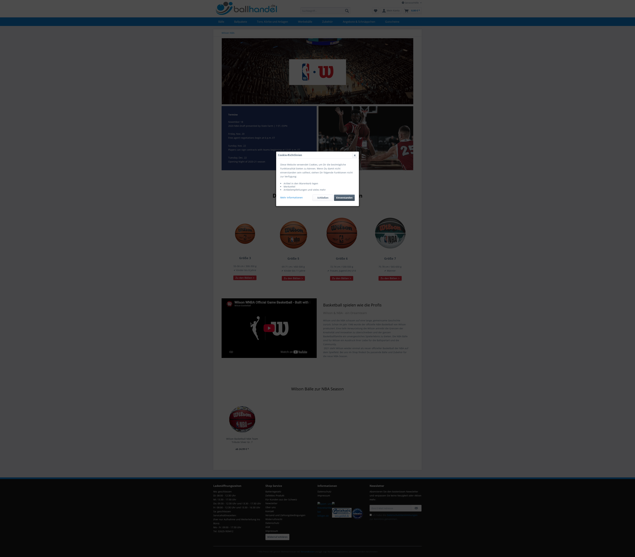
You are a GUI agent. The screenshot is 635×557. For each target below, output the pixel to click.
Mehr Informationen (291, 197)
